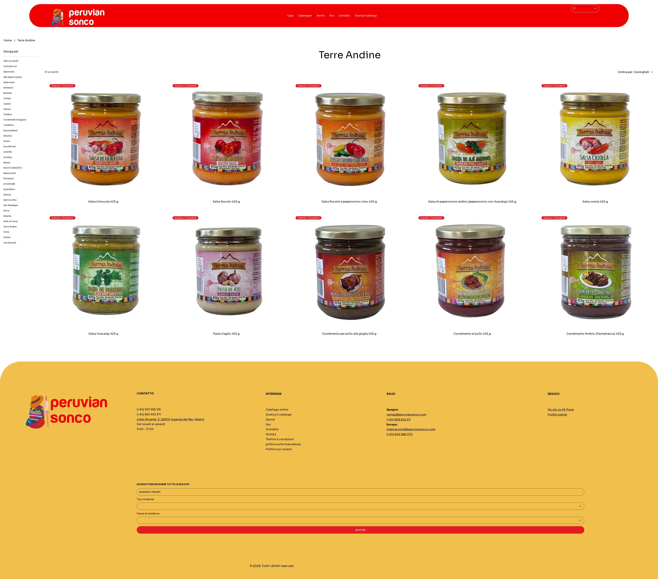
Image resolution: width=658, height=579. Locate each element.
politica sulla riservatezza (283, 444)
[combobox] (360, 506)
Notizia (271, 434)
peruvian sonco (78, 410)
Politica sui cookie (279, 449)
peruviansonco (87, 17)
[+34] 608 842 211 (399, 419)
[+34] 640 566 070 (400, 434)
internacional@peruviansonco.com (411, 429)
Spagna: (392, 409)
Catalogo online (277, 409)
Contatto (272, 429)
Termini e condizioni (280, 439)
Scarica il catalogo (279, 414)
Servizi (270, 419)
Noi (268, 424)
